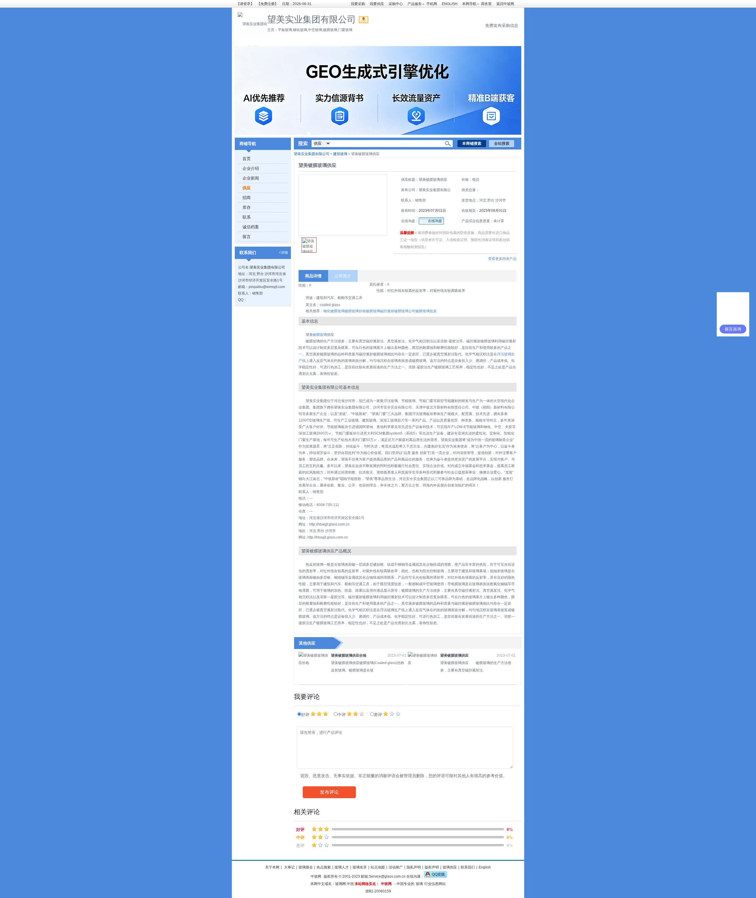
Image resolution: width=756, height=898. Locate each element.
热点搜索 (324, 867)
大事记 (289, 867)
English (485, 867)
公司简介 (343, 276)
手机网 (431, 4)
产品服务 (415, 4)
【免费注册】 (267, 4)
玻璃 (419, 884)
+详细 (283, 252)
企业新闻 (250, 178)
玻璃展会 (306, 867)
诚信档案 (250, 226)
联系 (246, 217)
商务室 (486, 4)
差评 (378, 714)
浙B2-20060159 (378, 891)
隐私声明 (414, 867)
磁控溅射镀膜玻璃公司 (398, 311)
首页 (246, 158)
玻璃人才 (342, 867)
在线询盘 (435, 221)
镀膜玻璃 (373, 311)
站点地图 (378, 867)
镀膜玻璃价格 (355, 311)
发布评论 (329, 792)
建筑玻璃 (340, 154)
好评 (306, 714)
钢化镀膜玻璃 (334, 311)
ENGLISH (449, 4)
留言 (246, 236)
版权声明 (432, 867)
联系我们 (468, 867)
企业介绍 (250, 168)
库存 (246, 207)
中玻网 (316, 876)
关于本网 (272, 867)
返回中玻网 (505, 4)
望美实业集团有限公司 (267, 267)
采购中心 (396, 4)
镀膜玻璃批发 (426, 311)
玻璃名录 (360, 867)
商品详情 (313, 276)
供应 (246, 188)
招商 (246, 197)
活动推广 (396, 867)
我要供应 (377, 4)
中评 (342, 714)
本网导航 (469, 4)
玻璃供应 (450, 867)
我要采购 (358, 4)
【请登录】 (245, 4)
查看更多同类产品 (502, 259)
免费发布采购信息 (501, 25)
